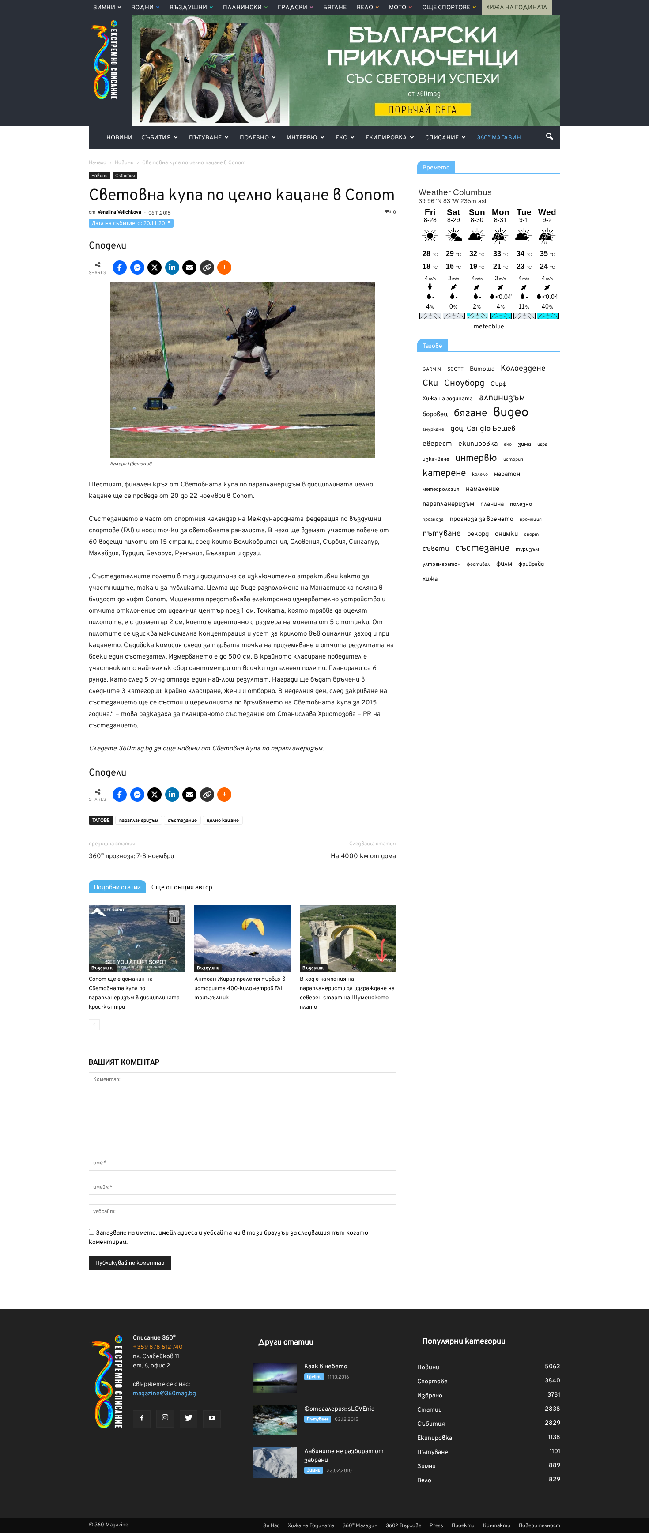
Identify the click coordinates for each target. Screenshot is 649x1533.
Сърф (499, 384)
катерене (444, 473)
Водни (142, 7)
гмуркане (433, 429)
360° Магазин (499, 138)
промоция (531, 519)
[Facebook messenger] (137, 267)
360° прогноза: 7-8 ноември (131, 856)
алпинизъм (502, 398)
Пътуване (205, 138)
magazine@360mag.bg (164, 1393)
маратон (507, 474)
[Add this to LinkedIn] (172, 267)
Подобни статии (117, 887)
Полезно (254, 138)
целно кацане (223, 820)
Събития (156, 138)
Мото (397, 7)
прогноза (433, 519)
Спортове (432, 1382)
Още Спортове (446, 7)
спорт (531, 534)
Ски (430, 383)
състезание (182, 820)
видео (510, 413)
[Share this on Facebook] (120, 267)
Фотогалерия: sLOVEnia (339, 1409)
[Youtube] (212, 1419)
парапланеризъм (138, 820)
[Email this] (189, 267)
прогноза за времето (481, 519)
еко (508, 444)
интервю (476, 458)
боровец (435, 414)
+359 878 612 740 (158, 1347)
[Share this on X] (154, 267)
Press (436, 1525)
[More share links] (224, 267)
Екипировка (386, 138)
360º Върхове (403, 1525)
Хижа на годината (448, 399)
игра (542, 444)
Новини (119, 138)
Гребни (314, 1377)
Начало (97, 162)
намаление (482, 489)
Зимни (104, 7)
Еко (341, 138)
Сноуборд (464, 383)
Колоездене (523, 368)
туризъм (527, 549)
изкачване (436, 459)
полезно (521, 504)
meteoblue (489, 327)
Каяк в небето (325, 1367)
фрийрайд (531, 564)
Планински (242, 7)
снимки (506, 534)
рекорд (478, 534)
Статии (429, 1410)
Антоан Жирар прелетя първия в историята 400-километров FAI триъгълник (239, 989)
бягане (470, 413)
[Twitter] (188, 1419)
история (513, 459)
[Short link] (207, 267)
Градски (292, 7)
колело (480, 474)
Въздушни (188, 7)
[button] (549, 136)
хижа (430, 579)
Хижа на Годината (516, 7)
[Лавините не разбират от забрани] (275, 1462)
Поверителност (539, 1525)
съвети (436, 549)
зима (524, 444)
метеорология (441, 489)
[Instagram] (165, 1419)
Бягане (335, 7)
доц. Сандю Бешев (483, 428)
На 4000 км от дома (363, 856)
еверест (437, 444)
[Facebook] (142, 1419)
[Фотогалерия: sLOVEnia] (275, 1420)
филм (504, 564)
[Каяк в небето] (275, 1378)
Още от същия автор (181, 887)
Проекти (463, 1525)
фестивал (478, 564)
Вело (365, 7)
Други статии (285, 1342)
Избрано (429, 1396)
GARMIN (432, 370)
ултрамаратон (441, 564)
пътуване (442, 534)
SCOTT (455, 369)
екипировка (478, 444)
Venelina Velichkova (119, 212)
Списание (442, 138)
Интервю (302, 138)
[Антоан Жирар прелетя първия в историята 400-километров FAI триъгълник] (242, 938)
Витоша (482, 369)
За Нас (271, 1525)
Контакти (496, 1525)
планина (492, 504)
